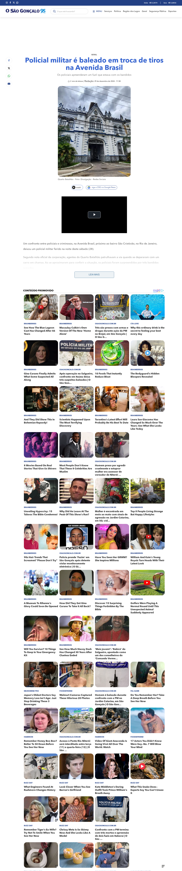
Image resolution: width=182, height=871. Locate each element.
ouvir (78, 187)
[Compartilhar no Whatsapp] (9, 76)
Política (117, 11)
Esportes (172, 11)
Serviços (108, 11)
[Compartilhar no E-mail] (9, 83)
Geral (144, 11)
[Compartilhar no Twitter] (9, 68)
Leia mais (94, 274)
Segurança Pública (157, 11)
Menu (99, 11)
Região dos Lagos (131, 11)
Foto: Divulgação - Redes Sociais (90, 179)
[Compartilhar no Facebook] (9, 60)
